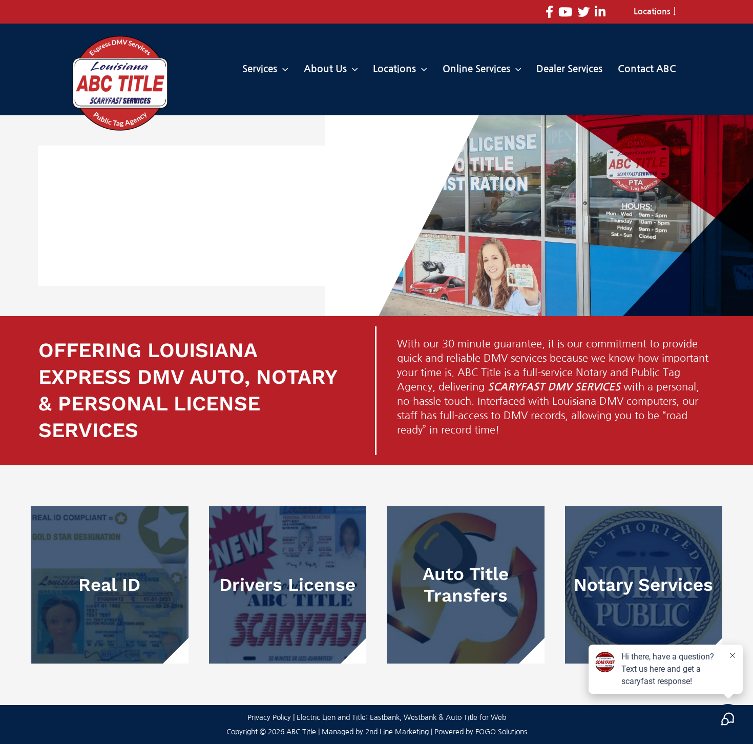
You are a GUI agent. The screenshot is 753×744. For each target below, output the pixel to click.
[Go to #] (110, 585)
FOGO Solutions (501, 731)
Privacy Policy (269, 717)
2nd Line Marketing (397, 731)
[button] (282, 69)
